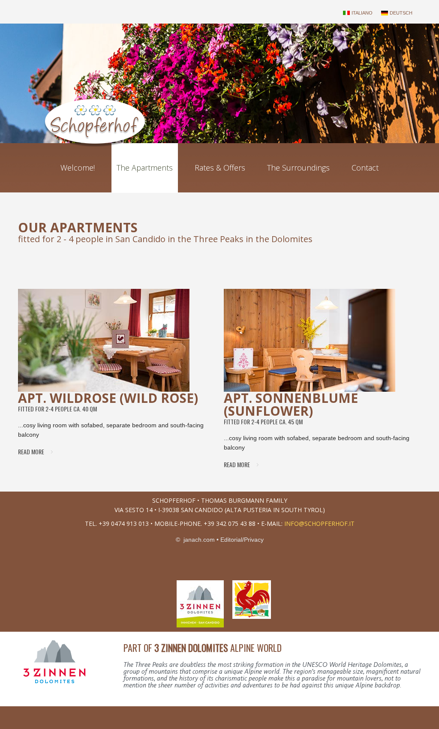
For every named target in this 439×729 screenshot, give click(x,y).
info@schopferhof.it (319, 523)
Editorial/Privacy (242, 539)
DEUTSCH (401, 12)
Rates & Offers (220, 167)
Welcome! (77, 167)
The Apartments (145, 167)
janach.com (198, 539)
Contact (365, 167)
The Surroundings (298, 167)
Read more (31, 451)
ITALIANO (362, 12)
